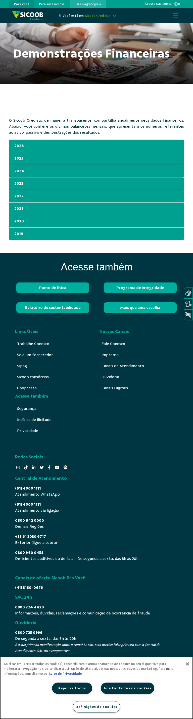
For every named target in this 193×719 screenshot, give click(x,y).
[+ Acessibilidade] (188, 315)
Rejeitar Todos (72, 688)
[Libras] (188, 293)
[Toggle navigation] (175, 16)
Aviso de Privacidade (65, 674)
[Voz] (188, 304)
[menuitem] (21, 4)
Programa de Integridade (140, 287)
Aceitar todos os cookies (127, 688)
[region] (96, 688)
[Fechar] (187, 663)
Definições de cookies (96, 707)
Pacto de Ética (52, 287)
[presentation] (21, 4)
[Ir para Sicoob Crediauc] (27, 15)
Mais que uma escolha (140, 307)
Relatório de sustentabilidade (53, 307)
